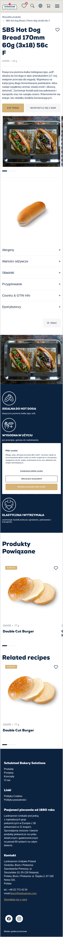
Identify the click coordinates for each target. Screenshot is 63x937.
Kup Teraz (13, 108)
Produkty (9, 769)
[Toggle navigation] (57, 6)
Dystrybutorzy (11, 307)
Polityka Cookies (13, 796)
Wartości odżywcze (15, 261)
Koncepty (9, 776)
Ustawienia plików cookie (31, 471)
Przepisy (8, 772)
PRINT (53, 323)
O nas (7, 780)
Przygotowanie (12, 284)
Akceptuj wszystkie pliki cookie (32, 487)
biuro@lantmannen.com (24, 893)
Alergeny (8, 250)
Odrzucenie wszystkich (31, 479)
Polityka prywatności (15, 800)
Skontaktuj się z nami (43, 108)
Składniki (8, 272)
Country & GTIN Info (16, 295)
